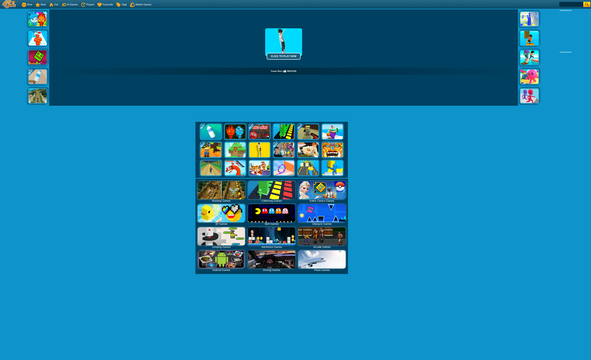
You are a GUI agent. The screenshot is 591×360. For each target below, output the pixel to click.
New (29, 4)
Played (90, 4)
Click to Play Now (283, 56)
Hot (56, 4)
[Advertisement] (14, 55)
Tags (124, 4)
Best (43, 4)
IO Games (72, 4)
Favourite (108, 4)
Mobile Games (143, 4)
